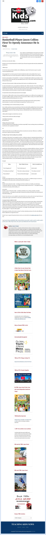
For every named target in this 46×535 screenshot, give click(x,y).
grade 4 (31, 220)
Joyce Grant (14, 48)
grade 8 (3, 221)
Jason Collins (8, 221)
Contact (23, 527)
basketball (13, 220)
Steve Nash (31, 221)
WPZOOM (33, 531)
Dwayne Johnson (21, 220)
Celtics (16, 220)
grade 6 (38, 220)
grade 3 (28, 220)
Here (9, 197)
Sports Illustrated (25, 221)
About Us (19, 527)
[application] (23, 378)
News (3, 37)
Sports (6, 37)
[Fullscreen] (30, 381)
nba (17, 221)
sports (20, 221)
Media (27, 527)
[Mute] (28, 381)
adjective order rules (34, 215)
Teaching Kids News (23, 524)
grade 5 (34, 220)
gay (25, 220)
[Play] (16, 381)
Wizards (34, 221)
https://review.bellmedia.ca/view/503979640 (23, 361)
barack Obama (7, 220)
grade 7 (41, 220)
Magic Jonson (14, 221)
